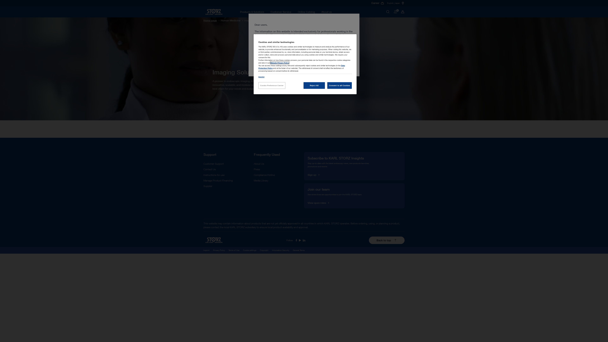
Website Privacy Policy (279, 63)
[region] (305, 64)
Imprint (261, 77)
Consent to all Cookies (339, 85)
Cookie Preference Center (272, 85)
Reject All (314, 85)
